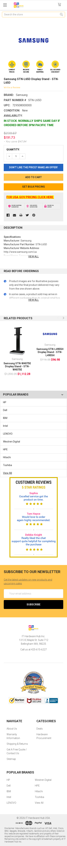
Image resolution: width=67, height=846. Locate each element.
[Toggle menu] (5, 5)
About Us (12, 728)
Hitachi (7, 457)
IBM (5, 418)
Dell (5, 410)
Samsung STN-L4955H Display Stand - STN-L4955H (49, 352)
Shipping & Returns (17, 743)
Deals (39, 728)
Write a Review (12, 87)
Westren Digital (11, 441)
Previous (58, 318)
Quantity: (13, 149)
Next (63, 318)
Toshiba (7, 465)
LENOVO (8, 433)
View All (7, 473)
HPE (5, 449)
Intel (5, 425)
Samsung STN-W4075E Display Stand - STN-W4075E (17, 366)
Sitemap (11, 759)
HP (4, 402)
